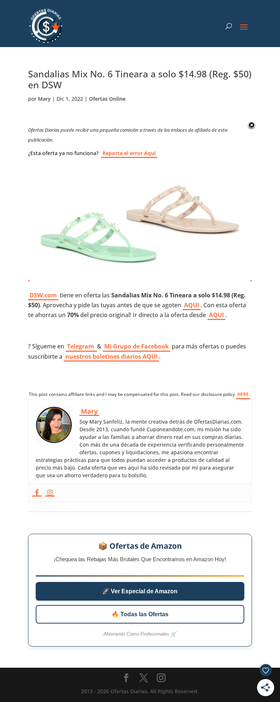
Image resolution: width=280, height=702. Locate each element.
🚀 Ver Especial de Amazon (140, 591)
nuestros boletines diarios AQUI (111, 356)
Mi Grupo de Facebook (136, 346)
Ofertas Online (107, 98)
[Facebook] (37, 493)
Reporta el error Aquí (129, 153)
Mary (44, 98)
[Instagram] (50, 493)
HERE (243, 394)
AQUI (191, 305)
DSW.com (43, 295)
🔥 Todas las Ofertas (140, 614)
